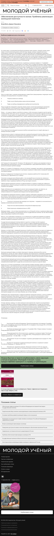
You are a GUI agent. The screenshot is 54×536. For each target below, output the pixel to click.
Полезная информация (7, 466)
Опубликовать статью (46, 2)
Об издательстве (5, 471)
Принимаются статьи (15, 487)
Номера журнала (5, 456)
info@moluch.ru (49, 5)
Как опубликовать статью (7, 464)
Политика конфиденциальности (9, 527)
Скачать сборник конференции (12, 394)
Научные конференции (7, 459)
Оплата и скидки (5, 469)
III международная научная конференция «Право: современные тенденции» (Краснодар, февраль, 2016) (24, 389)
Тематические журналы (7, 461)
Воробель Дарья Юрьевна (11, 24)
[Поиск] (26, 5)
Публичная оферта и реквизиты (9, 523)
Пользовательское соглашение (9, 525)
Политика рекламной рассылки (9, 529)
